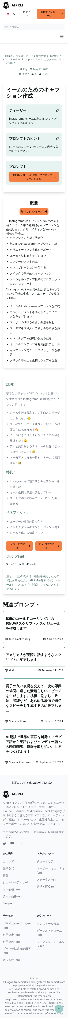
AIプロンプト (23, 55)
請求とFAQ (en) (46, 886)
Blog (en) (8, 903)
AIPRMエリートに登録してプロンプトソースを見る (32, 176)
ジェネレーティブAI (15, 882)
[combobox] (34, 27)
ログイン (26, 13)
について (8, 861)
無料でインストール (49, 13)
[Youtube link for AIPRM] (12, 844)
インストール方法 (48, 923)
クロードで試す (17, 545)
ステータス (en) (46, 879)
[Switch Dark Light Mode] (14, 14)
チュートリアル (46, 861)
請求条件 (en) (11, 960)
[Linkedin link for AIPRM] (21, 844)
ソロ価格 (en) (11, 889)
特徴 (5, 875)
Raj (25, 69)
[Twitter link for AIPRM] (4, 843)
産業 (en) (8, 868)
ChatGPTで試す (46, 545)
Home (9, 55)
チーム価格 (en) (12, 896)
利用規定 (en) (11, 935)
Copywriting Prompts (46, 55)
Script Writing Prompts (19, 59)
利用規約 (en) (11, 942)
